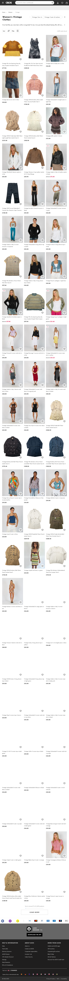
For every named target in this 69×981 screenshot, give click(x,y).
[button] (21, 974)
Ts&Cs (58, 978)
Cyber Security (29, 957)
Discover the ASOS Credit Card (56, 959)
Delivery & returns (7, 951)
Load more (34, 912)
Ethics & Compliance (7, 965)
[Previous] (29, 17)
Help (3, 946)
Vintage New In (37, 17)
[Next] (65, 17)
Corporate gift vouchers (54, 951)
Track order (5, 949)
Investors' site (28, 954)
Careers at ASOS (29, 949)
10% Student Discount (8, 957)
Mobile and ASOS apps (54, 946)
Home (3, 12)
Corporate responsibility (31, 951)
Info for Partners (52, 957)
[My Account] (58, 2)
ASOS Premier (6, 954)
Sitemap (4, 959)
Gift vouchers (51, 949)
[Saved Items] (62, 2)
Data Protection (6, 962)
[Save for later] (21, 59)
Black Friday (51, 954)
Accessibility (64, 978)
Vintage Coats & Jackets (52, 17)
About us (27, 946)
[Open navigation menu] (3, 2)
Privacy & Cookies (51, 978)
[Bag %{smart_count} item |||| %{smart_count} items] (67, 2)
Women (10, 12)
